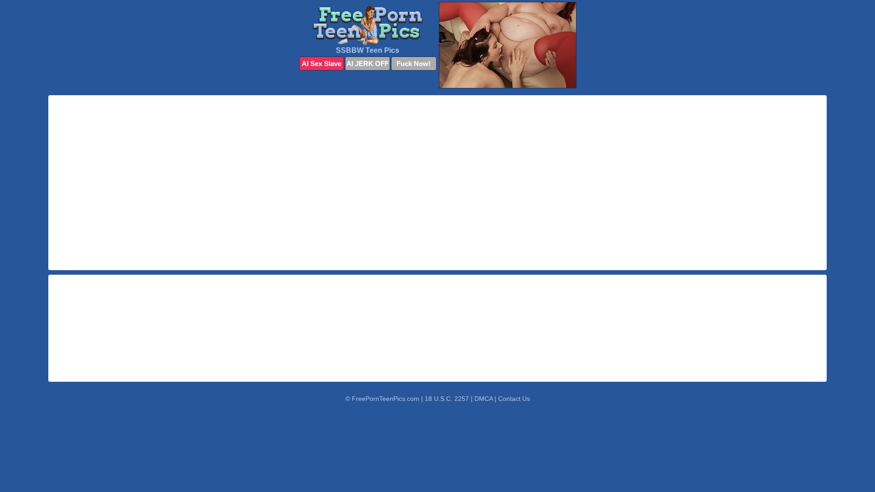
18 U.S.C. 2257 (447, 398)
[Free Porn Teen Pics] (368, 25)
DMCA (483, 398)
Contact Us (514, 398)
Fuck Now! (413, 63)
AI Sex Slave (321, 63)
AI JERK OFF (367, 63)
